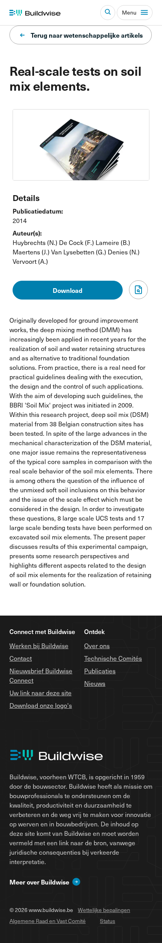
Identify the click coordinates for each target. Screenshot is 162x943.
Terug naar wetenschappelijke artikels (87, 35)
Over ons (97, 645)
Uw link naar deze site (40, 692)
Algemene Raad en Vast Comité (47, 921)
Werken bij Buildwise (38, 645)
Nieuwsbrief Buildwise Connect (40, 675)
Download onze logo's (40, 705)
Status (107, 921)
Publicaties (100, 670)
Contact (20, 658)
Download (68, 290)
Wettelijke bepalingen (104, 910)
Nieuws (94, 683)
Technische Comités (113, 658)
